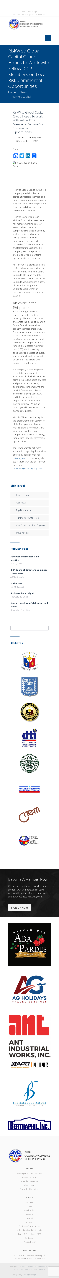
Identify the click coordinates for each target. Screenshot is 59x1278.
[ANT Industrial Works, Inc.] (29, 1036)
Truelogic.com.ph (29, 1274)
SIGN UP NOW (19, 907)
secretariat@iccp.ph (29, 11)
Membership (29, 1210)
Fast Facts (21, 502)
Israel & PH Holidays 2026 (29, 1234)
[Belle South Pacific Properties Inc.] (29, 1092)
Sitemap (28, 1269)
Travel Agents (22, 532)
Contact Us (29, 1238)
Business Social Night (22, 593)
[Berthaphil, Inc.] (29, 1123)
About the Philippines (29, 1189)
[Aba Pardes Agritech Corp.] (29, 944)
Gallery (29, 1214)
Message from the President (29, 1173)
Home (12, 92)
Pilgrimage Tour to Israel (27, 517)
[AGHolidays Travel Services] (29, 990)
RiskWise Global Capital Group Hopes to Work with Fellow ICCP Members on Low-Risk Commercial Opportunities (28, 122)
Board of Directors (29, 1181)
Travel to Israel (23, 495)
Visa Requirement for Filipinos (30, 525)
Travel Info (29, 1218)
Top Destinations (24, 510)
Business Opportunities (29, 1226)
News (23, 92)
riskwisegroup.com (22, 458)
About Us (29, 1202)
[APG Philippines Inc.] (29, 1064)
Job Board (29, 1222)
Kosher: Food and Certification (29, 1230)
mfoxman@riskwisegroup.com (27, 468)
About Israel (29, 1185)
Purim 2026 (16, 583)
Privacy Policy (29, 1242)
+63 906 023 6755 (36, 1258)
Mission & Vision (29, 1177)
